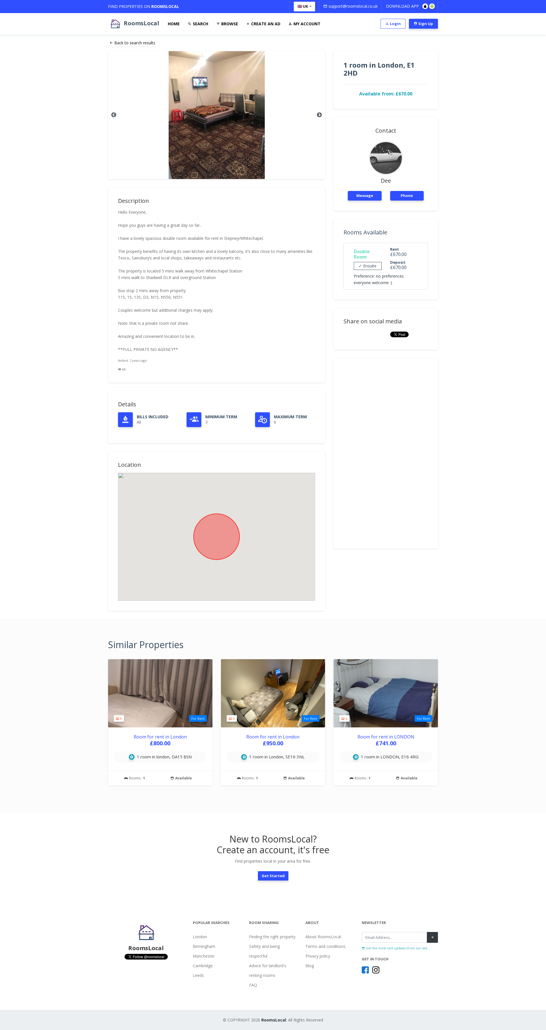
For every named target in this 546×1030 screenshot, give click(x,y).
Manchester (204, 956)
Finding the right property (272, 936)
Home (174, 23)
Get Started (273, 875)
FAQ (253, 985)
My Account (306, 23)
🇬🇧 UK (303, 6)
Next (319, 115)
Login (395, 23)
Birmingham (204, 946)
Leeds (198, 975)
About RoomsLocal (323, 936)
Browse (229, 23)
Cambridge (203, 965)
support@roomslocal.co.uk (352, 6)
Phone (407, 195)
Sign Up (425, 23)
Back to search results (134, 42)
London (200, 936)
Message (364, 195)
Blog (309, 965)
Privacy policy (317, 956)
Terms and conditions (325, 946)
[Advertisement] (386, 453)
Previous (114, 115)
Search (200, 23)
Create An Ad (265, 23)
